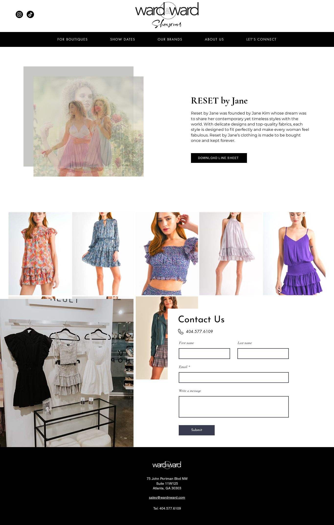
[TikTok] (30, 14)
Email (183, 366)
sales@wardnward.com (167, 497)
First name (186, 343)
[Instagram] (19, 14)
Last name (245, 343)
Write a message (190, 390)
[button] (261, 39)
